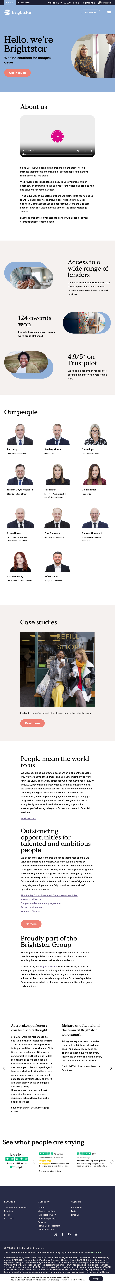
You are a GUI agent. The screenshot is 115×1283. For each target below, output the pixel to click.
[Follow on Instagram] (76, 1234)
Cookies (42, 1222)
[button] (111, 1068)
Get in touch (17, 72)
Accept (96, 1278)
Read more (32, 723)
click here (96, 1252)
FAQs (73, 1211)
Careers (31, 924)
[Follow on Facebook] (62, 1234)
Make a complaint (46, 1211)
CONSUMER (24, 2)
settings (81, 1280)
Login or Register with (84, 3)
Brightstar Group (48, 966)
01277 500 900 (63, 3)
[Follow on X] (56, 1234)
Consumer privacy (47, 1218)
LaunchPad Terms (47, 1229)
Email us (75, 1215)
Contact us (90, 12)
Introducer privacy (47, 1215)
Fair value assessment (49, 1226)
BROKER (10, 2)
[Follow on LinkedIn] (69, 1234)
